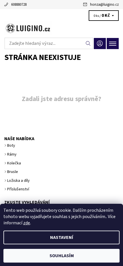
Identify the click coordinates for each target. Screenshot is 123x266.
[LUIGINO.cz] (61, 28)
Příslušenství (18, 189)
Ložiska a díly (18, 181)
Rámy (12, 154)
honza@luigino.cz (104, 4)
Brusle (12, 172)
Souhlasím (61, 256)
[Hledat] (88, 43)
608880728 (19, 4)
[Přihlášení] (100, 43)
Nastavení (61, 237)
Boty (11, 145)
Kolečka (14, 163)
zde (26, 223)
